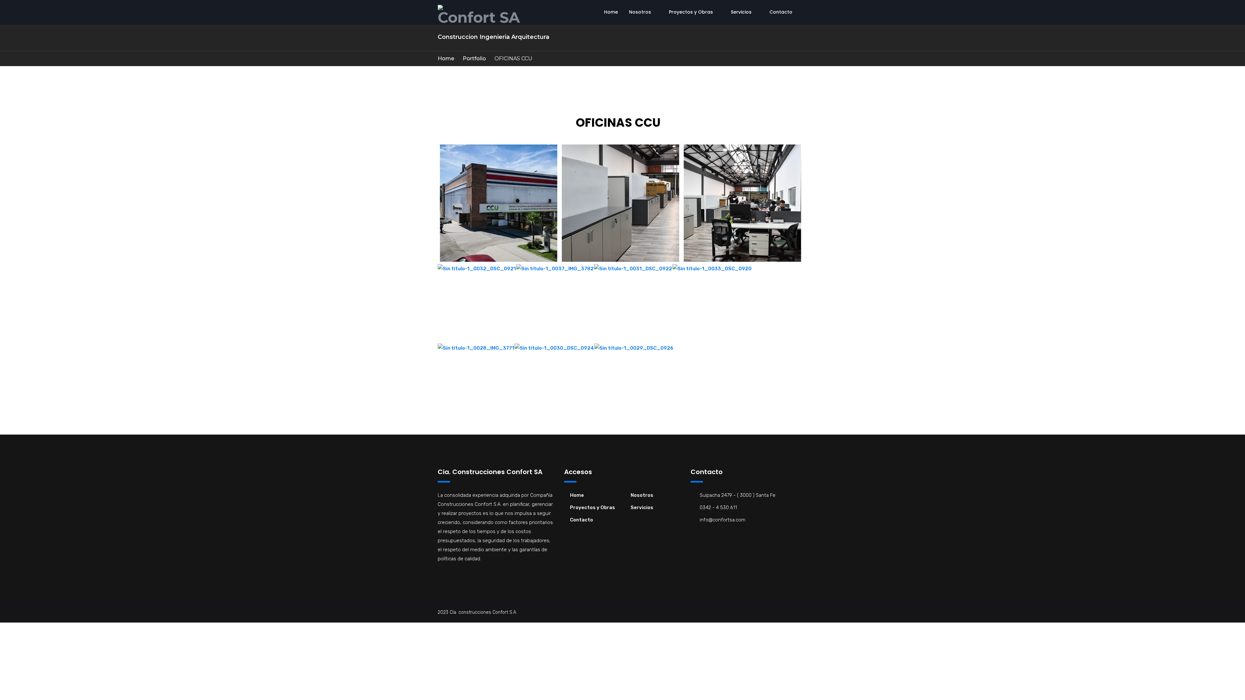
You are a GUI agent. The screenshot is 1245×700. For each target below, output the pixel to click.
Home (611, 12)
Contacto (780, 12)
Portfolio (474, 58)
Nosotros (640, 12)
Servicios (741, 12)
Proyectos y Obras (691, 12)
